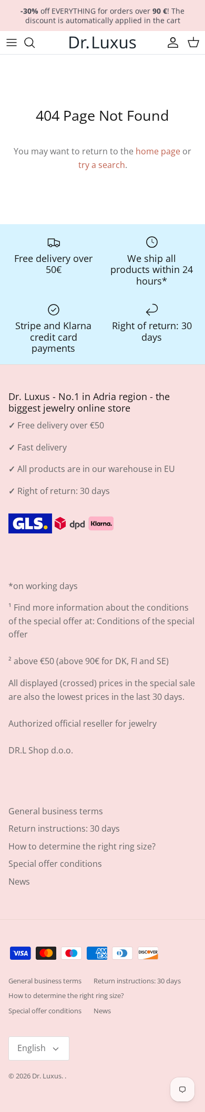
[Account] (170, 42)
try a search (101, 165)
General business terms (55, 811)
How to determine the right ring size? (82, 846)
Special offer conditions (55, 863)
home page (158, 151)
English (31, 1048)
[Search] (34, 42)
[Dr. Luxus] (102, 42)
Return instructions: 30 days (64, 828)
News (19, 881)
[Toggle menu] (11, 42)
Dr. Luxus (47, 1075)
